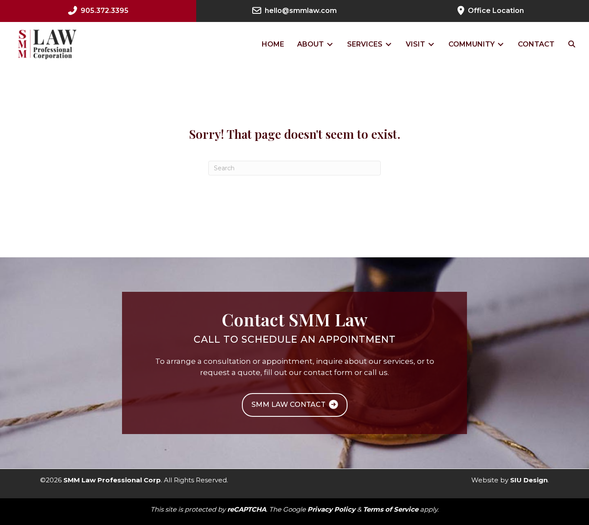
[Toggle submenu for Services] (388, 44)
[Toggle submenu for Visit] (431, 44)
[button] (571, 44)
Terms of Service (390, 509)
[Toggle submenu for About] (330, 44)
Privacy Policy (331, 509)
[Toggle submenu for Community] (500, 44)
